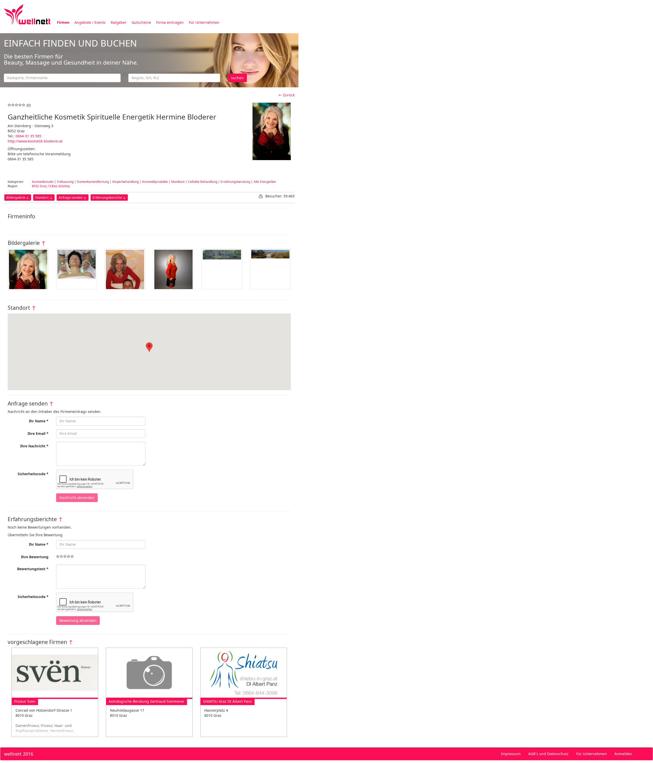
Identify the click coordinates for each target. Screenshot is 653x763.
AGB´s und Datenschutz (548, 753)
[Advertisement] (451, 68)
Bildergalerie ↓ (17, 197)
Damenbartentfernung (93, 182)
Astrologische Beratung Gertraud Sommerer (146, 701)
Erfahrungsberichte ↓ (109, 197)
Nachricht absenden (76, 497)
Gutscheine (141, 22)
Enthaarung (65, 182)
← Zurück (287, 94)
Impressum (511, 753)
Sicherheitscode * (33, 473)
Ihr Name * (38, 421)
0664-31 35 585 (28, 136)
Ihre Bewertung (34, 556)
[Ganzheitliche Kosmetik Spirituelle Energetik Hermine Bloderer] (28, 268)
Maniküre (178, 182)
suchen (237, 77)
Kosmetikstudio (43, 182)
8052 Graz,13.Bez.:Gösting (51, 186)
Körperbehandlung (125, 182)
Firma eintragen (170, 22)
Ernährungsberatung (235, 182)
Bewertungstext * (32, 568)
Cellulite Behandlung (202, 182)
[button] (149, 347)
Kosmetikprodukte (155, 182)
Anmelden (623, 753)
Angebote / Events (90, 22)
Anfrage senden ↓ (72, 197)
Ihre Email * (38, 433)
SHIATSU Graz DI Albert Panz (227, 701)
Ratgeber (119, 22)
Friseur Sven (24, 701)
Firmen (63, 22)
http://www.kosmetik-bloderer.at (35, 141)
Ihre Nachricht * (34, 446)
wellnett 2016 (18, 754)
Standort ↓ (44, 197)
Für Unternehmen (204, 22)
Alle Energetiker (265, 182)
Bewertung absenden (77, 620)
